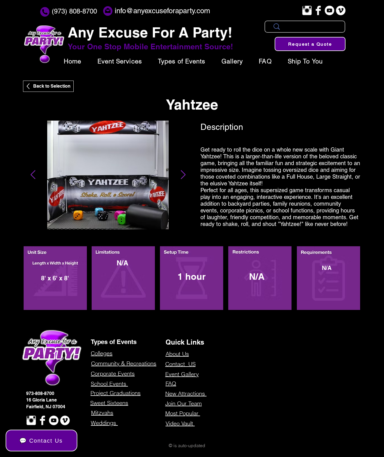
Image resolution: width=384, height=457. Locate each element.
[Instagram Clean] (307, 10)
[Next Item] (183, 175)
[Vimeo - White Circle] (340, 10)
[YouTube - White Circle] (329, 10)
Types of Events (114, 341)
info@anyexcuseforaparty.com (162, 10)
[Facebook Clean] (318, 10)
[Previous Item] (33, 175)
